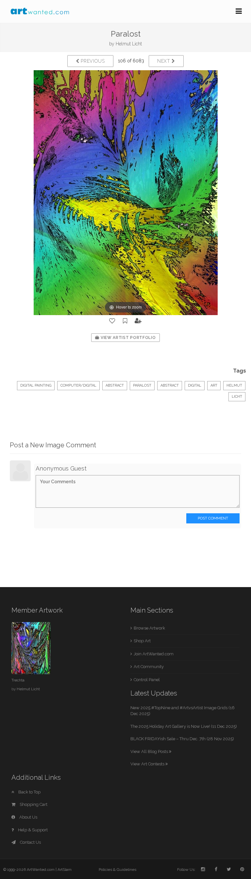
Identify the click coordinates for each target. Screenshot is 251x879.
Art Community (149, 666)
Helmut (234, 385)
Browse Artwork (149, 628)
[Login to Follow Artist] (138, 321)
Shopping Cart (33, 804)
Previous (92, 61)
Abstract (115, 385)
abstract (169, 385)
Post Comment (213, 518)
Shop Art (142, 640)
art (213, 385)
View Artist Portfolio (127, 337)
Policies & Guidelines (117, 869)
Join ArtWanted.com (154, 653)
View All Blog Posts (149, 751)
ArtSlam (65, 869)
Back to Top (29, 792)
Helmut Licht (129, 43)
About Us (27, 817)
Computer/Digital (78, 385)
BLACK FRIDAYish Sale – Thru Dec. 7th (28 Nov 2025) (182, 738)
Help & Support (32, 829)
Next (164, 61)
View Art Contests (147, 763)
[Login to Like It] (112, 321)
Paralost (142, 385)
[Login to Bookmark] (125, 321)
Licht (237, 396)
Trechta (18, 680)
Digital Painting (35, 385)
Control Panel (147, 679)
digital (194, 385)
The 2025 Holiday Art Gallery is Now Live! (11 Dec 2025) (183, 726)
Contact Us (30, 842)
